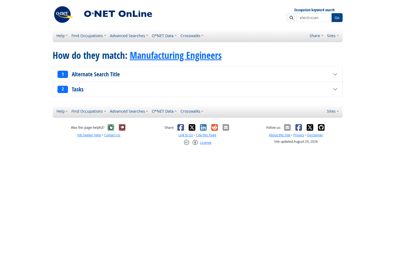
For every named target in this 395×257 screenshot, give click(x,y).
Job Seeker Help (89, 135)
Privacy (298, 135)
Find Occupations (87, 35)
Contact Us (112, 135)
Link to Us (185, 135)
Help (60, 35)
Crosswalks (190, 35)
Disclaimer (315, 135)
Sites (331, 35)
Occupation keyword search (314, 10)
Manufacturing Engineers (176, 55)
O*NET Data (163, 35)
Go (337, 17)
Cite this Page (206, 135)
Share (315, 35)
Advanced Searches (127, 35)
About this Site (279, 135)
